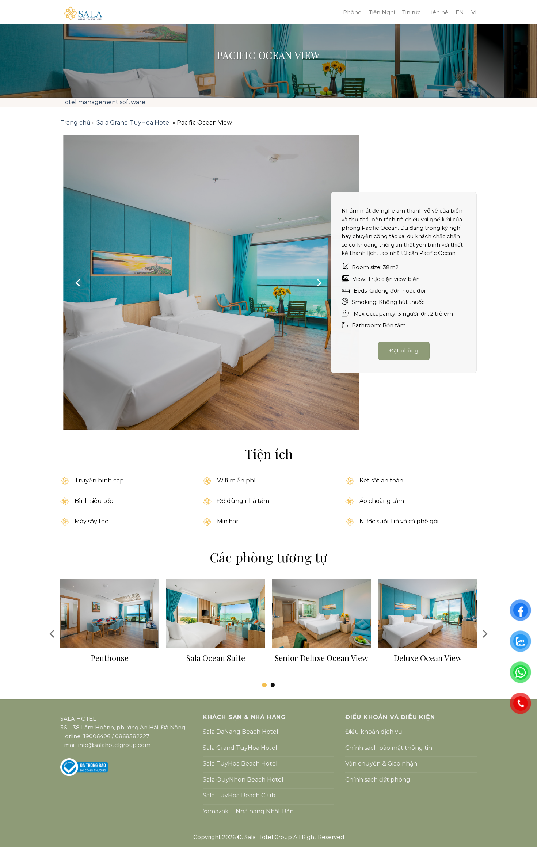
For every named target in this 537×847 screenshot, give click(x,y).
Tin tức (411, 12)
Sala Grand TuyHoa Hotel (133, 122)
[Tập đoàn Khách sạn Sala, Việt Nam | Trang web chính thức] (188, 13)
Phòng (352, 12)
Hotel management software (102, 102)
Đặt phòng (404, 350)
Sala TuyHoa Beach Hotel (240, 763)
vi (474, 12)
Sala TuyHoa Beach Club (239, 795)
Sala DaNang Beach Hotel (240, 731)
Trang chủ (75, 122)
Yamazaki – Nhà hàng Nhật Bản (248, 811)
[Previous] (78, 282)
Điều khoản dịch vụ (373, 731)
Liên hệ (438, 12)
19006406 (96, 736)
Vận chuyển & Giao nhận (381, 763)
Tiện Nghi (382, 12)
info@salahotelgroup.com (114, 744)
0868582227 (132, 736)
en (460, 12)
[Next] (318, 282)
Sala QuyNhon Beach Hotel (243, 779)
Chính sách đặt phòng (377, 779)
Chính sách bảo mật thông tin (388, 747)
